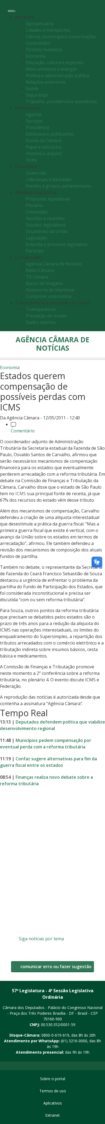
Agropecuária (39, 24)
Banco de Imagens (44, 283)
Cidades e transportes (48, 30)
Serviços (34, 121)
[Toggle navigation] (95, 8)
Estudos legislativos (46, 225)
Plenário (34, 205)
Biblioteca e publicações (50, 134)
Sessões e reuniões (45, 218)
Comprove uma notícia (48, 296)
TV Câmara (37, 277)
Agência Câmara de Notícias (54, 264)
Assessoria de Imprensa (50, 290)
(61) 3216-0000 (74, 1040)
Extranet (52, 1115)
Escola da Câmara (43, 140)
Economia (36, 56)
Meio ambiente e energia (51, 69)
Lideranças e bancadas (48, 179)
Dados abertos (41, 322)
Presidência (37, 127)
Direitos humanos (44, 49)
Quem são (36, 173)
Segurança (36, 95)
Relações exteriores (45, 82)
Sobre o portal (52, 1078)
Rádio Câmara (40, 270)
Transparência (40, 309)
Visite (31, 160)
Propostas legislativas (48, 199)
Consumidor (38, 43)
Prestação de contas (46, 316)
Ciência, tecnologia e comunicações (61, 37)
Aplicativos (52, 1103)
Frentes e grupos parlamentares (59, 186)
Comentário (23, 431)
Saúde (32, 88)
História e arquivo (44, 153)
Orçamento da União (47, 231)
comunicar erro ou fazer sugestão (55, 966)
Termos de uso (52, 1090)
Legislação (36, 238)
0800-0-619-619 (55, 1035)
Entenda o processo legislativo (57, 244)
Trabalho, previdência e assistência (61, 101)
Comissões (37, 212)
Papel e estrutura (43, 147)
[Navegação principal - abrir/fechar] (11, 7)
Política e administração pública (57, 75)
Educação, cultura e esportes (55, 62)
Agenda (33, 114)
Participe (35, 251)
